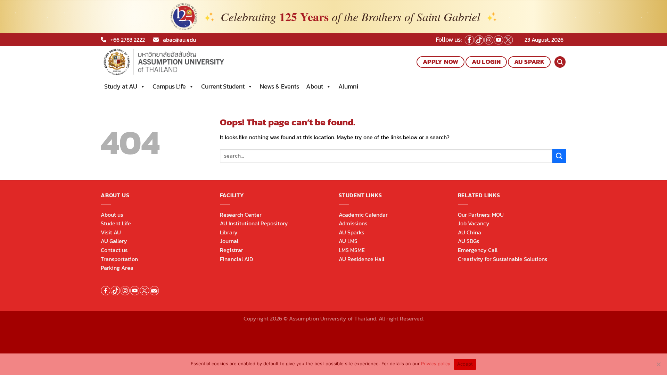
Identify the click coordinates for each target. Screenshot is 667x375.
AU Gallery (114, 241)
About (314, 86)
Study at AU (120, 86)
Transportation (119, 259)
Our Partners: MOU (481, 214)
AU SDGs (468, 241)
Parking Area (117, 268)
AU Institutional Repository (254, 223)
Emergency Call (477, 250)
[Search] (560, 62)
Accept (465, 364)
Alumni (348, 86)
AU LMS (348, 241)
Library (229, 232)
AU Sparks (351, 232)
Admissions (353, 223)
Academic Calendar (363, 214)
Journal (229, 241)
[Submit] (559, 155)
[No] (658, 366)
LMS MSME (352, 250)
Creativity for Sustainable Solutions (502, 259)
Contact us (114, 250)
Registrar (231, 250)
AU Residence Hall (361, 259)
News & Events (279, 86)
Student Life (116, 223)
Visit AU (111, 232)
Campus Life (169, 86)
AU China (469, 232)
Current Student (223, 86)
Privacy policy (435, 363)
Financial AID (236, 259)
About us (112, 214)
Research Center (241, 214)
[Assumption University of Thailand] (187, 62)
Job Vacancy (473, 223)
